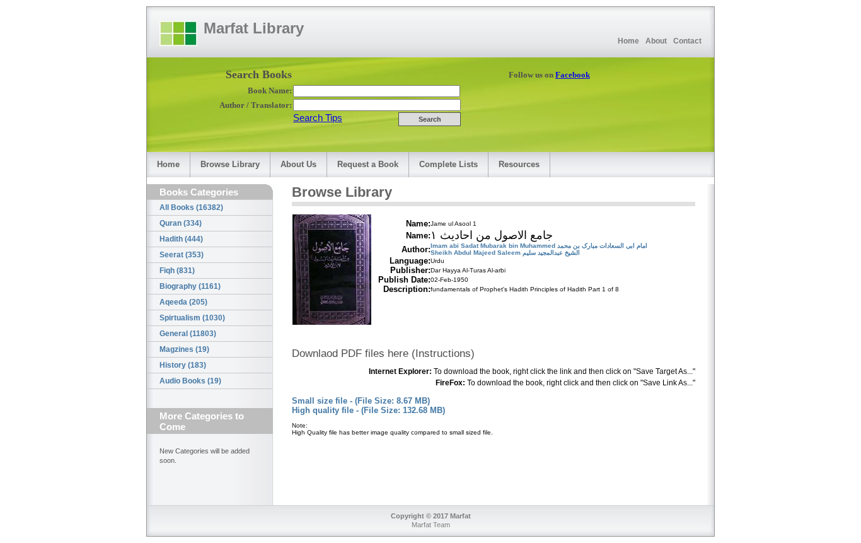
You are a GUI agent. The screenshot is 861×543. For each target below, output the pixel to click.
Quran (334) (180, 223)
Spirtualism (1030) (192, 317)
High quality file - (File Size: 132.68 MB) (368, 410)
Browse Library (230, 164)
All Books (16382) (191, 207)
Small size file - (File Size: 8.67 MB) (361, 401)
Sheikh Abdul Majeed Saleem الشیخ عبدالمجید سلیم (505, 252)
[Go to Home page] (178, 33)
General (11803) (187, 333)
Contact (687, 41)
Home (628, 41)
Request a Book (367, 164)
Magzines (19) (184, 349)
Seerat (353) (181, 254)
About (656, 41)
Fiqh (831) (177, 270)
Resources (519, 164)
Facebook (572, 74)
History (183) (182, 365)
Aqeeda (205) (183, 302)
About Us (298, 164)
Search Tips (317, 117)
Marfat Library (254, 28)
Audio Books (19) (190, 381)
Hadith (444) (181, 239)
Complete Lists (448, 164)
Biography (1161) (190, 286)
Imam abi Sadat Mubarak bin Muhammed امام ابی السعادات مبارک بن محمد (538, 245)
